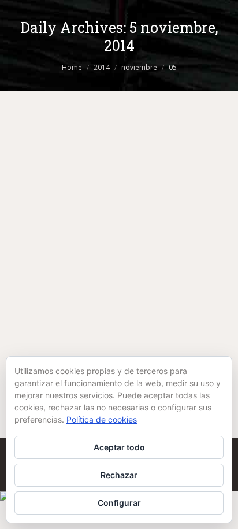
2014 (102, 67)
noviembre (139, 67)
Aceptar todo (119, 447)
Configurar (119, 503)
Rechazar (119, 475)
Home (72, 67)
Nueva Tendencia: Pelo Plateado (112, 257)
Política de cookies (101, 419)
